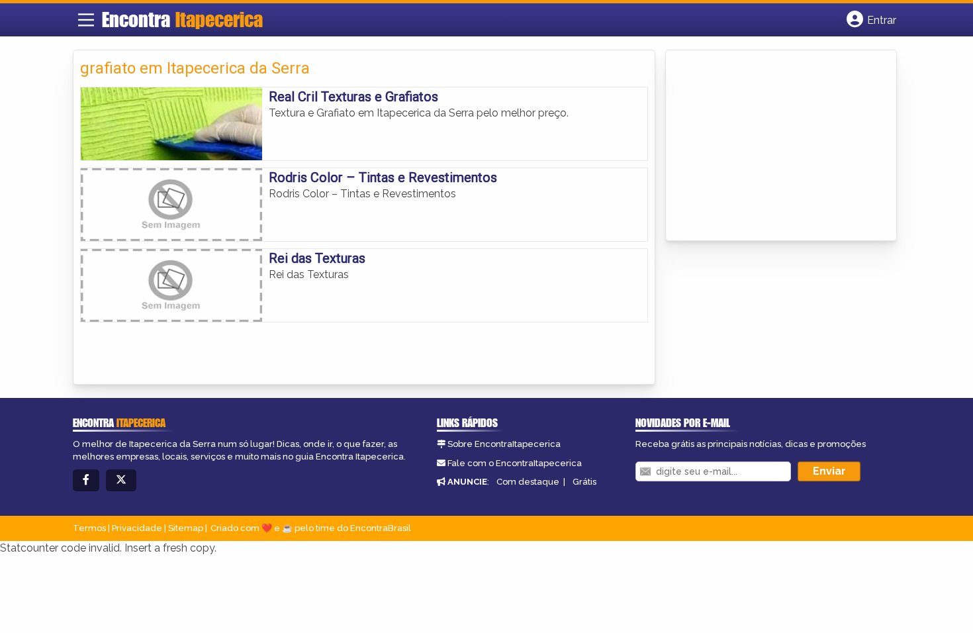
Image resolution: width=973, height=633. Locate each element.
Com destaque (527, 482)
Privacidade (137, 528)
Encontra (182, 19)
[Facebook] (86, 480)
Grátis (584, 482)
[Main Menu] (86, 20)
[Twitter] (121, 480)
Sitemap (185, 528)
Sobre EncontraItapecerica (504, 444)
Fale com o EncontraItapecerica (514, 463)
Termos (89, 528)
